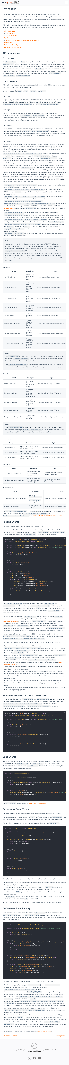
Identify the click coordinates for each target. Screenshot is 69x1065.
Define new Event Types (12, 45)
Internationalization (10, 1036)
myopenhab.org (10, 208)
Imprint (39, 1051)
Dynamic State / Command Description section (47, 516)
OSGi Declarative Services (37, 803)
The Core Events (11, 35)
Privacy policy (32, 1051)
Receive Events (9, 38)
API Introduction (9, 31)
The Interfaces (10, 33)
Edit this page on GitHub (45, 1031)
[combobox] (66, 2)
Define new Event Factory (12, 47)
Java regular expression (11, 621)
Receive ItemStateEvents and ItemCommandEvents (22, 40)
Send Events (8, 42)
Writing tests (60, 1036)
